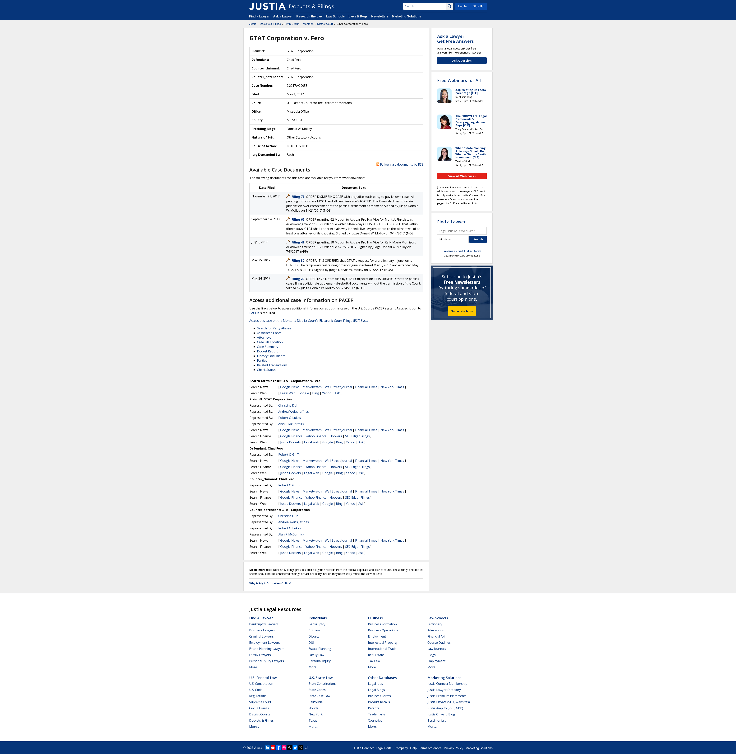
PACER (254, 313)
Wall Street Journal (338, 387)
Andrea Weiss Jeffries (293, 411)
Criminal (314, 630)
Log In (462, 6)
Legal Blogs (376, 690)
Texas (313, 720)
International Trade (382, 649)
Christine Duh (288, 405)
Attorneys (264, 337)
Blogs (431, 655)
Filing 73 (298, 197)
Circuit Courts (259, 708)
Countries (375, 720)
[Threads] (289, 747)
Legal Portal (384, 748)
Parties (262, 360)
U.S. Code (255, 690)
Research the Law (309, 16)
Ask (337, 393)
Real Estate (376, 655)
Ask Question (462, 60)
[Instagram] (284, 747)
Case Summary (267, 347)
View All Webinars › (462, 176)
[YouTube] (273, 747)
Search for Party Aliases (274, 328)
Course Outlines (439, 642)
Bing (315, 393)
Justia (258, 747)
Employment (377, 636)
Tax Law (374, 661)
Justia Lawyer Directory (444, 690)
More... (254, 667)
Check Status (266, 370)
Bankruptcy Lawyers (263, 624)
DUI (311, 642)
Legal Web (287, 393)
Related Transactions (272, 365)
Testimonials (436, 720)
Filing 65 (298, 219)
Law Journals (436, 649)
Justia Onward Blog (441, 714)
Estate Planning (320, 649)
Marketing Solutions (406, 16)
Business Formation (382, 624)
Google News (289, 387)
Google (304, 393)
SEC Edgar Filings (357, 436)
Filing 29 (298, 279)
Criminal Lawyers (261, 636)
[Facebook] (278, 747)
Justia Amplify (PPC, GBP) (445, 708)
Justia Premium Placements (447, 696)
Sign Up (478, 6)
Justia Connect (363, 748)
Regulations (257, 696)
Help (413, 748)
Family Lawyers (260, 655)
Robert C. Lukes (289, 418)
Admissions (435, 630)
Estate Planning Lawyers (266, 649)
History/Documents (271, 356)
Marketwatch (312, 387)
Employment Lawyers (264, 642)
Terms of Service (430, 748)
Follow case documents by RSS (401, 164)
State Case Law (319, 696)
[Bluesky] (295, 747)
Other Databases (382, 677)
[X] (300, 747)
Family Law (316, 655)
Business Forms (379, 696)
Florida (313, 708)
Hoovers (336, 436)
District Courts (259, 714)
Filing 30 (298, 260)
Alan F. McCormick (291, 424)
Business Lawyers (262, 630)
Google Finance (291, 436)
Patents (373, 708)
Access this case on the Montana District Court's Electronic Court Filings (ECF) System (310, 320)
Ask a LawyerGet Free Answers (455, 38)
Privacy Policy (453, 748)
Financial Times (366, 387)
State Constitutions (322, 683)
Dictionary (434, 624)
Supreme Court (260, 702)
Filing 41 (298, 242)
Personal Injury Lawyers (266, 661)
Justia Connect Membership (447, 683)
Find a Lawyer (259, 16)
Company (401, 748)
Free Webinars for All (459, 80)
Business (375, 618)
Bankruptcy (317, 624)
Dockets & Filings (261, 720)
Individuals (318, 618)
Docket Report (267, 351)
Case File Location (270, 342)
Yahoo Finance (316, 436)
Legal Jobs (375, 683)
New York (316, 714)
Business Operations (383, 630)
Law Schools (335, 16)
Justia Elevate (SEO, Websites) (448, 702)
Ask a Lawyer (283, 16)
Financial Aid (436, 636)
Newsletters (379, 16)
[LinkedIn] (267, 747)
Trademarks (377, 714)
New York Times (392, 387)
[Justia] (267, 6)
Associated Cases (269, 333)
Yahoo (326, 393)
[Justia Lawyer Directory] (306, 747)
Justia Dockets (290, 442)
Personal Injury (320, 661)
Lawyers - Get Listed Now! (462, 251)
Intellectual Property (383, 642)
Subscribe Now (462, 311)
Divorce (314, 636)
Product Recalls (379, 702)
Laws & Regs (358, 16)
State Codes (317, 690)
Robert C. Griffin (289, 454)
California (316, 702)
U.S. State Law (321, 677)
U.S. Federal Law (263, 677)
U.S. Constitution (261, 683)
